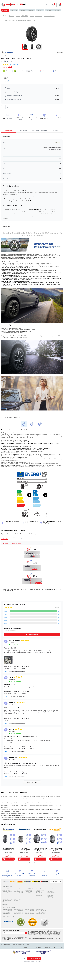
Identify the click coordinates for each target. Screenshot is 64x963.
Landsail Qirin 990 (29, 888)
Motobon (14, 10)
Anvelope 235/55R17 (18, 912)
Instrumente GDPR (36, 947)
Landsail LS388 (28, 891)
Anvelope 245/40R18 (29, 913)
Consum (7, 71)
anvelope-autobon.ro (10, 944)
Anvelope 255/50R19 (40, 909)
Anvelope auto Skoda (18, 894)
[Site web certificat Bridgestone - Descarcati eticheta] (44, 926)
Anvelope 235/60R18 (29, 910)
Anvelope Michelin (6, 888)
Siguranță (4, 538)
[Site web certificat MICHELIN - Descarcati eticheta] (8, 926)
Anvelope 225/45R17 (7, 910)
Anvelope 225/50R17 (18, 910)
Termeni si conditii (58, 947)
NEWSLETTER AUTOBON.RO (11, 930)
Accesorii (31, 10)
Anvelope (5, 10)
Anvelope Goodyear (6, 892)
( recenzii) (14, 64)
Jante (23, 10)
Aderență (19, 71)
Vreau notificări (15, 947)
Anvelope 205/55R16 (7, 909)
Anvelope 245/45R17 (18, 913)
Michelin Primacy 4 (40, 890)
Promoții (40, 10)
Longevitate (22, 538)
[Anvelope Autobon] (13, 4)
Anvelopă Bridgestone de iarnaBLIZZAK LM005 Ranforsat (40, 849)
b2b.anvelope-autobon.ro (24, 944)
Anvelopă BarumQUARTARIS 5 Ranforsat (24, 849)
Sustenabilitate (13, 538)
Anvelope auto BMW (18, 892)
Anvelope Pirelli (6, 890)
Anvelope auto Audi (18, 891)
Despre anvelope (18, 901)
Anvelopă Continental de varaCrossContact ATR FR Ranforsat (55, 849)
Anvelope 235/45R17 (18, 909)
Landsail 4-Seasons (29, 892)
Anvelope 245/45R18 (29, 912)
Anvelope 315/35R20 (41, 913)
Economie (30, 538)
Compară (60, 52)
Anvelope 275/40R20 (41, 910)
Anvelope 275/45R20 (41, 912)
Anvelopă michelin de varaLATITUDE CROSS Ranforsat (8, 849)
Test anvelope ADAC (7, 899)
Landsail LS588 (28, 890)
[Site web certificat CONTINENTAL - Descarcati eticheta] (32, 926)
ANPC (25, 947)
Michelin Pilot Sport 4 (41, 888)
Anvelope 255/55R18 (29, 909)
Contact (57, 10)
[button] (29, 862)
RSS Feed (47, 947)
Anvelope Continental (7, 891)
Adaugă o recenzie (33, 634)
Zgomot (31, 71)
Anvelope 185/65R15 (6, 913)
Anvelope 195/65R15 (6, 912)
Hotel (49, 10)
